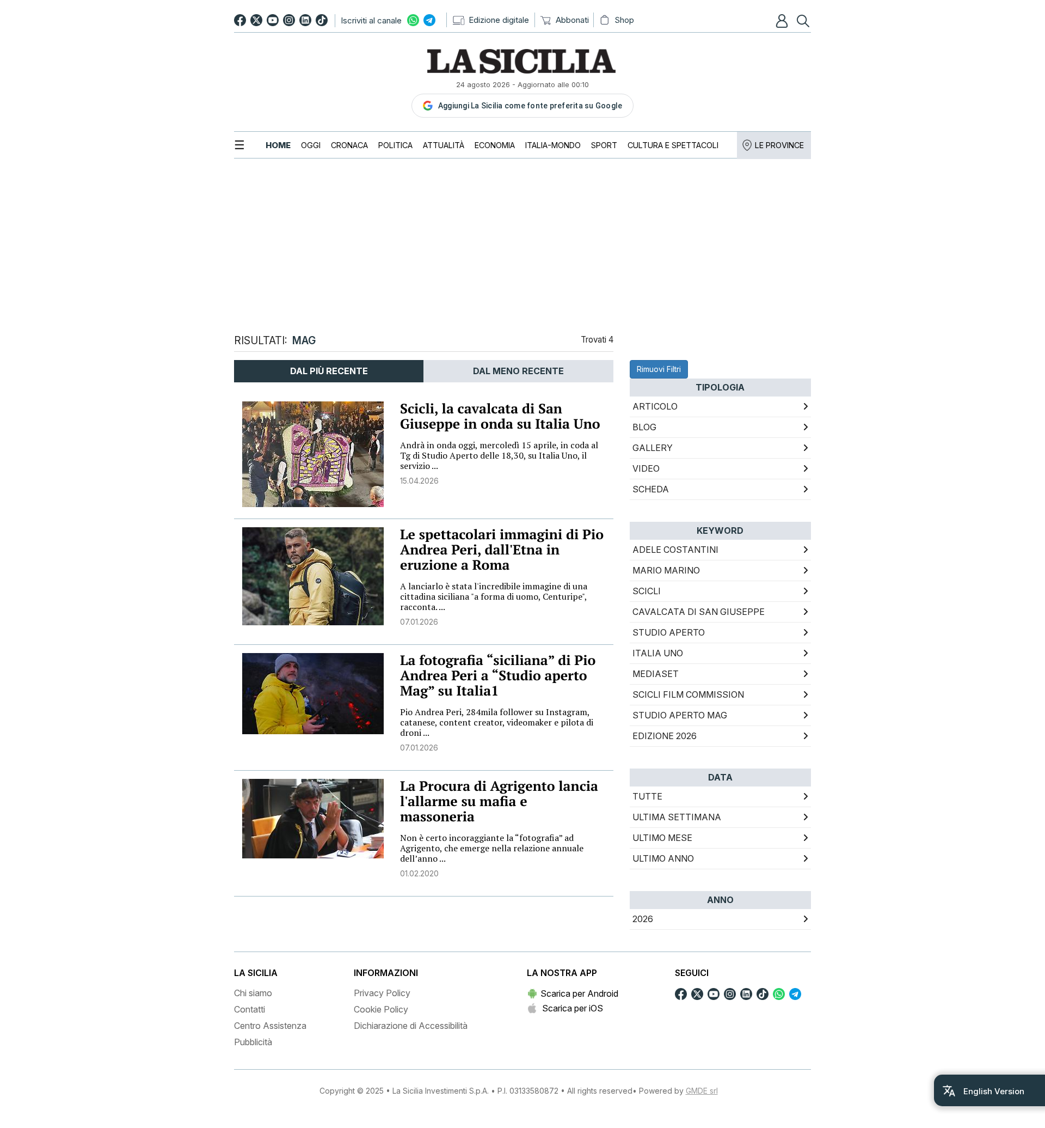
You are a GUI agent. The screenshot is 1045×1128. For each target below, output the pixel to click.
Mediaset (655, 673)
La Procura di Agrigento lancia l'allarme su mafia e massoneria (499, 801)
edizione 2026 (664, 735)
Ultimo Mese (662, 837)
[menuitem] (278, 145)
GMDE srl (702, 1090)
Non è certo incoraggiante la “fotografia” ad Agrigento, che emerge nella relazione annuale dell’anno (491, 848)
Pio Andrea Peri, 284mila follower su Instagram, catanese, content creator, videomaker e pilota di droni (496, 722)
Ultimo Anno (663, 858)
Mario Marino (666, 570)
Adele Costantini (675, 549)
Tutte (647, 796)
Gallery (652, 447)
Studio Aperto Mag (679, 715)
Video (646, 468)
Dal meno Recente (518, 370)
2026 (642, 918)
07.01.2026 (419, 621)
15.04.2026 (419, 480)
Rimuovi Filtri (659, 369)
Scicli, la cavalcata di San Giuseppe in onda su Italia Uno (500, 416)
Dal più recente (329, 370)
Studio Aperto (668, 632)
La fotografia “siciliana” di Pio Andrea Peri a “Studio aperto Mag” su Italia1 (497, 675)
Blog (644, 427)
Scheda (650, 489)
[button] (783, 21)
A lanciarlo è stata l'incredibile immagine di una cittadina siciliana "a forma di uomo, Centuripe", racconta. (493, 596)
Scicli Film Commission (688, 694)
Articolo (655, 406)
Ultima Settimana (676, 817)
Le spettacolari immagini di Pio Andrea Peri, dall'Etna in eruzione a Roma (502, 550)
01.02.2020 (419, 873)
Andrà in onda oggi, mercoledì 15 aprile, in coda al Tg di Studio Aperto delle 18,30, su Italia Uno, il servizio (499, 455)
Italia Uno (657, 653)
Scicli (646, 591)
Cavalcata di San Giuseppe (698, 611)
